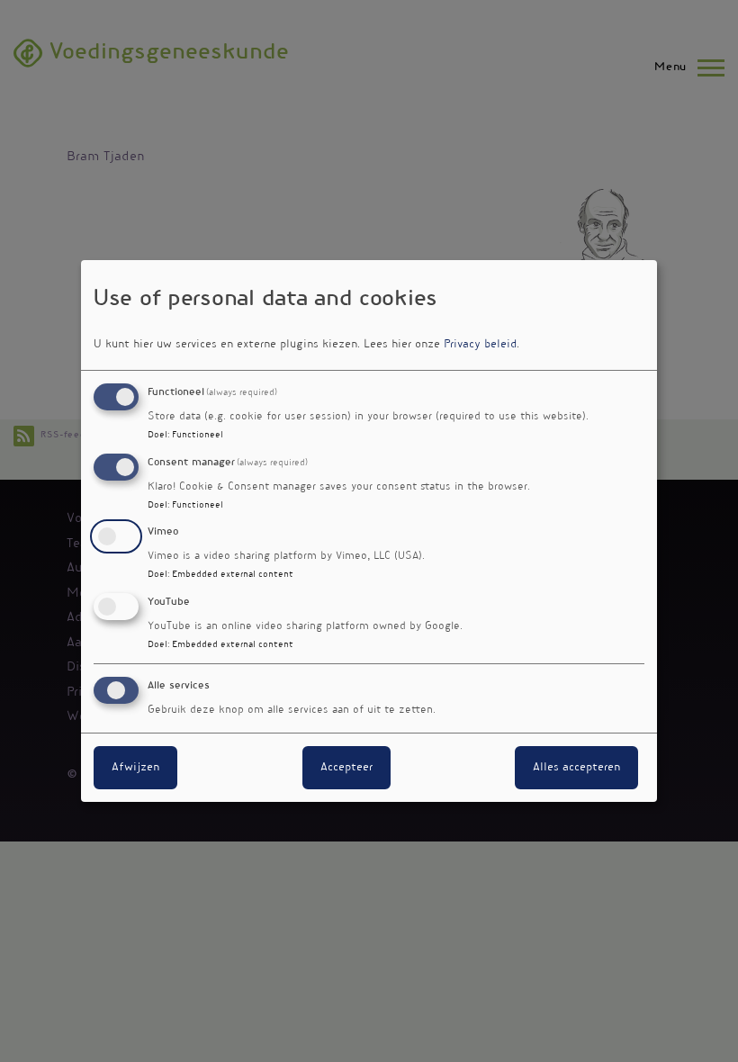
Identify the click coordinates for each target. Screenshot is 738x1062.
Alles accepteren (576, 767)
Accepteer (346, 767)
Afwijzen (135, 767)
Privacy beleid (480, 344)
